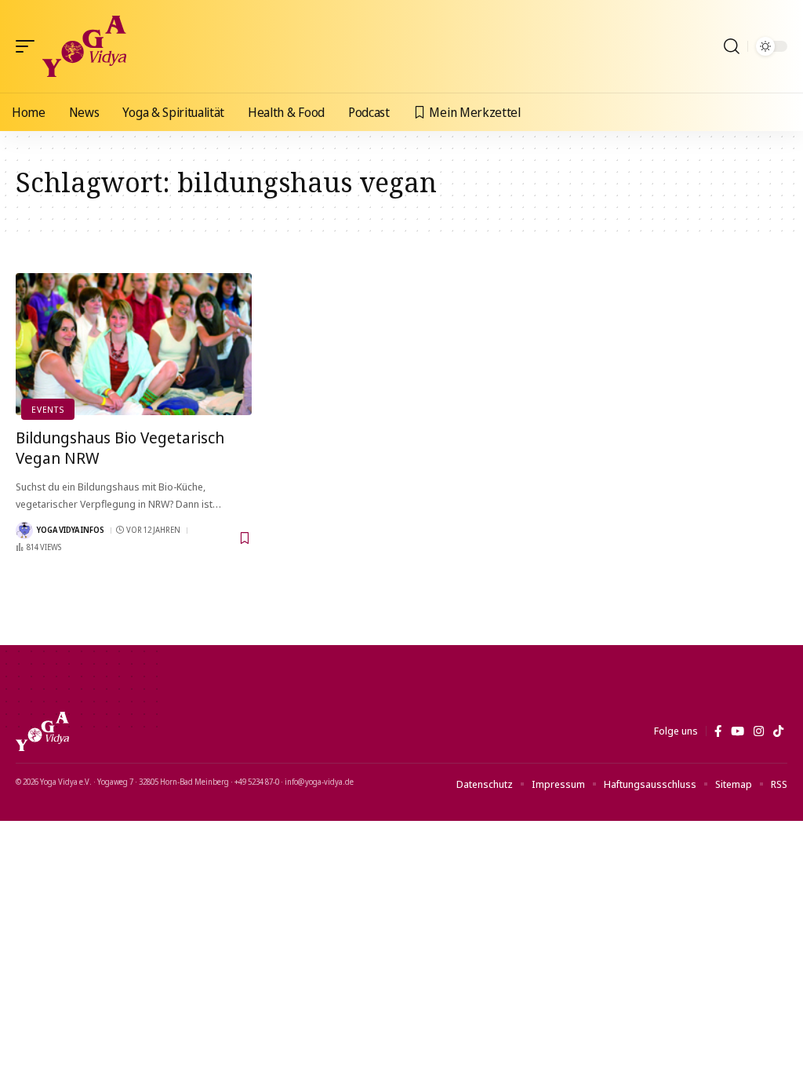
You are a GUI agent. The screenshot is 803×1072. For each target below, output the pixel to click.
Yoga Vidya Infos (70, 529)
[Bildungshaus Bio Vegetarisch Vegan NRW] (134, 344)
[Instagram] (759, 731)
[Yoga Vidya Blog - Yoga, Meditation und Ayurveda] (84, 46)
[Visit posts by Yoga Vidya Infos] (24, 530)
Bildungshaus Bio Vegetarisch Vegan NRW (120, 448)
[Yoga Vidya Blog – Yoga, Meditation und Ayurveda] (42, 731)
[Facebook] (717, 731)
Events (47, 409)
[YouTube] (737, 731)
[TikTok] (778, 731)
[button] (29, 46)
